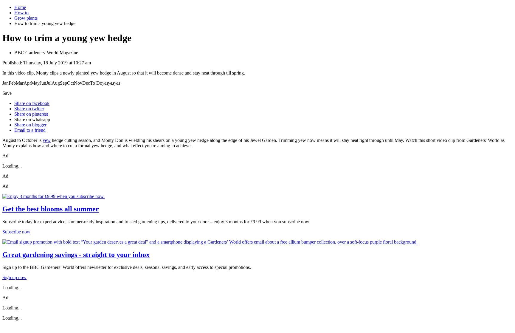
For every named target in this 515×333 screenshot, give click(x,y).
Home (20, 7)
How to (21, 12)
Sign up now (14, 277)
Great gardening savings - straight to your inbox (76, 254)
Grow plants (26, 18)
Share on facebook (31, 103)
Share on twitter (29, 108)
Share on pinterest (31, 114)
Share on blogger (30, 124)
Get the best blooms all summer (50, 209)
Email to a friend (30, 130)
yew (47, 140)
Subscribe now (16, 231)
